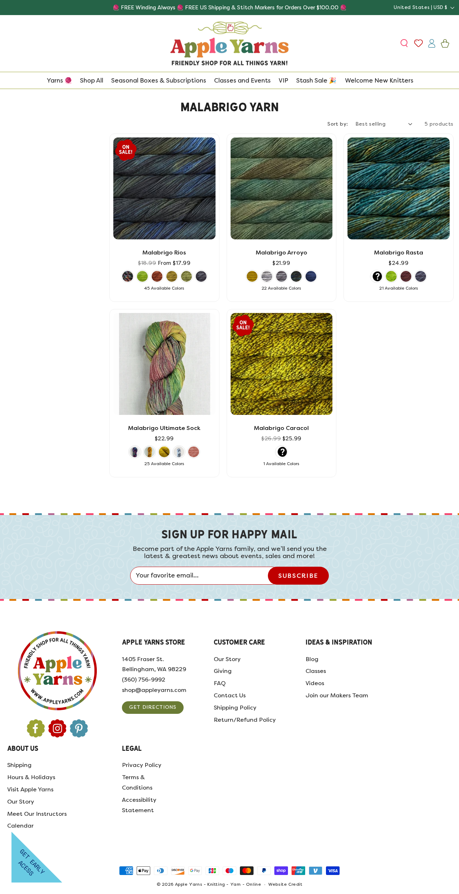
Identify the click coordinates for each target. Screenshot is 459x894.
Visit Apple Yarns (30, 789)
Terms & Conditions (137, 782)
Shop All (91, 80)
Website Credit (285, 884)
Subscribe (298, 575)
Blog (312, 659)
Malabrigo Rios (164, 252)
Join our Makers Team (337, 695)
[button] (405, 43)
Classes (316, 671)
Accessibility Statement (139, 805)
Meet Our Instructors (37, 813)
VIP (283, 80)
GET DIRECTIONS (152, 707)
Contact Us (230, 695)
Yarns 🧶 (59, 80)
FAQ (220, 683)
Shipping (19, 765)
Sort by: (337, 124)
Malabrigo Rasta (398, 252)
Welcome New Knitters (379, 80)
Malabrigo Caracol (281, 428)
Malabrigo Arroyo (281, 252)
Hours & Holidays (31, 777)
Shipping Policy (235, 707)
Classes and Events (242, 80)
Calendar (20, 826)
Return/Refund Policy (245, 719)
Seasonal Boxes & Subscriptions (158, 80)
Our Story (227, 659)
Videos (315, 683)
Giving (223, 671)
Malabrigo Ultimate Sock (164, 428)
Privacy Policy (141, 765)
